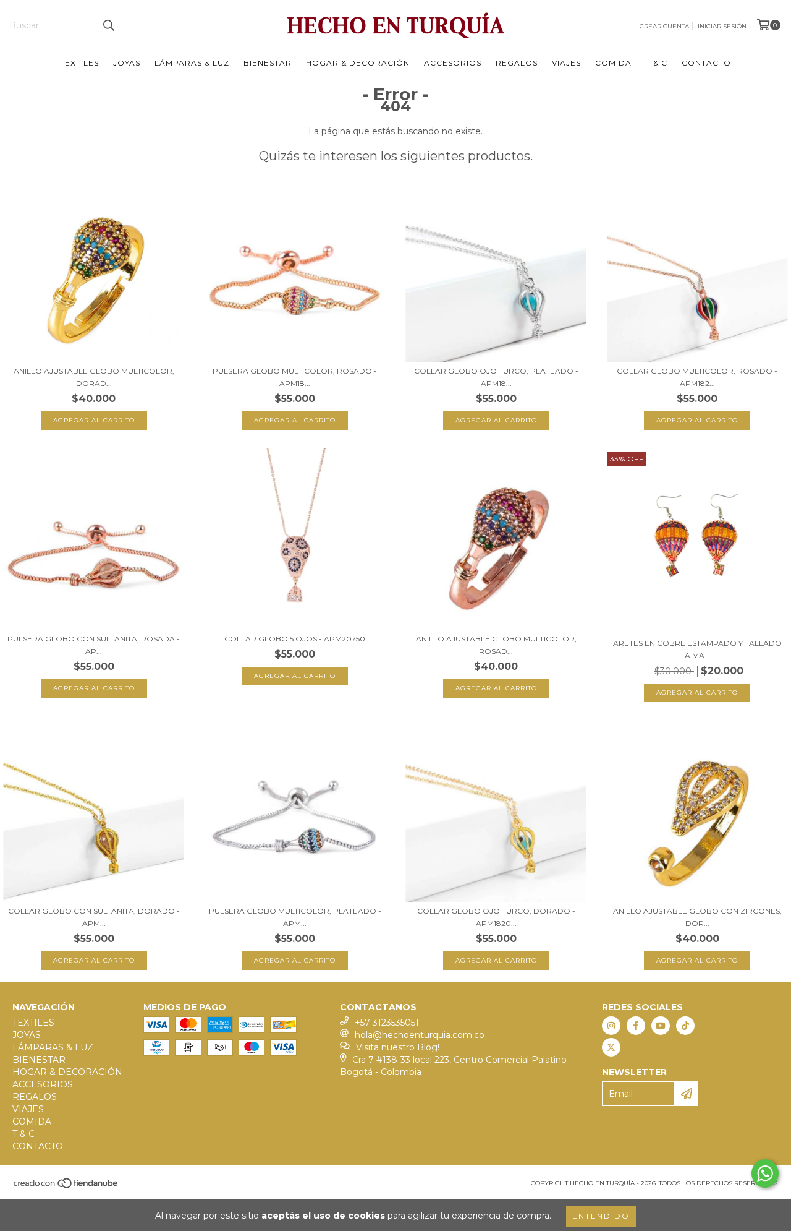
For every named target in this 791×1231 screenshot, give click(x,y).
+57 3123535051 (387, 1022)
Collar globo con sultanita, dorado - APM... (94, 917)
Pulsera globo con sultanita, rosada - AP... (93, 645)
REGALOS (517, 62)
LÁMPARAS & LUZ (191, 62)
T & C (656, 62)
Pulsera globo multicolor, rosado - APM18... (295, 377)
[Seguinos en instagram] (611, 1025)
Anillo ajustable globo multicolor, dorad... (94, 377)
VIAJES (566, 62)
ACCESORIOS (452, 62)
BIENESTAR (267, 62)
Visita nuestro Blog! (397, 1047)
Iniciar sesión (722, 26)
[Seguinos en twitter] (611, 1047)
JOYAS (126, 62)
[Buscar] (108, 25)
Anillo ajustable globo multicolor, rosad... (496, 645)
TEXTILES (79, 62)
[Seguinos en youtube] (660, 1025)
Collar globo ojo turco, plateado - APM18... (496, 377)
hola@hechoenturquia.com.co (419, 1034)
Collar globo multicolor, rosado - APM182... (697, 377)
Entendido (601, 1215)
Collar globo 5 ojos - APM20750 (294, 638)
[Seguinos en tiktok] (685, 1025)
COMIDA (613, 62)
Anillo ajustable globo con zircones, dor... (697, 917)
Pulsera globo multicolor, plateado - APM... (295, 917)
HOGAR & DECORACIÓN (358, 62)
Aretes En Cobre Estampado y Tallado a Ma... (697, 649)
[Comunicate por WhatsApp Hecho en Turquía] (765, 1173)
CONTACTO (706, 62)
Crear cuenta (664, 26)
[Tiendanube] (66, 1187)
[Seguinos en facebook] (636, 1025)
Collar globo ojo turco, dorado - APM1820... (496, 917)
